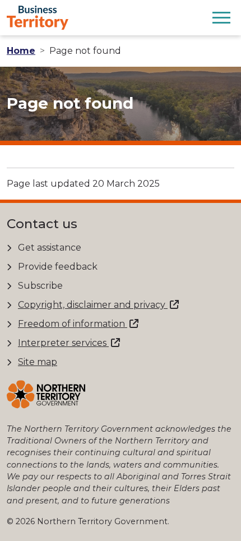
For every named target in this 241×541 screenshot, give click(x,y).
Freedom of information (72, 323)
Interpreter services (63, 342)
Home (21, 50)
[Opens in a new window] (46, 394)
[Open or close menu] (221, 17)
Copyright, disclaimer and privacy (93, 304)
